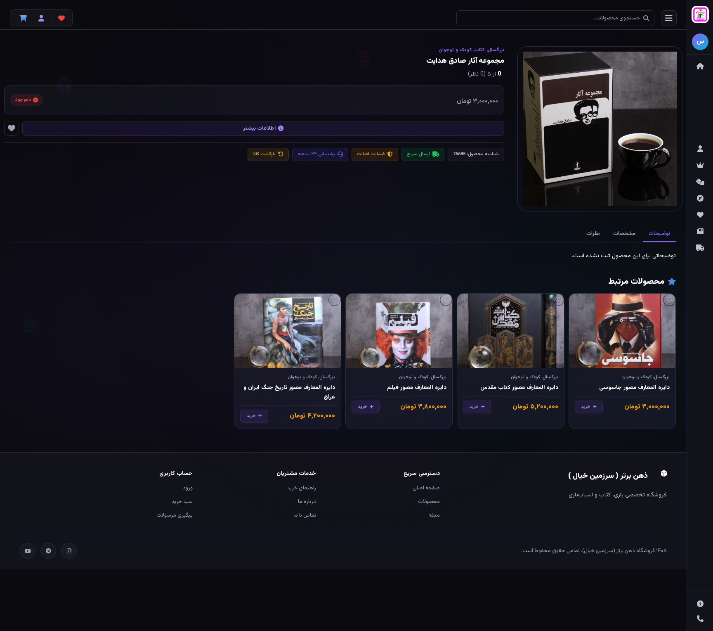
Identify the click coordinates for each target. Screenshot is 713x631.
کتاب (480, 50)
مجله (433, 515)
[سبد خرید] (21, 18)
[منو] (669, 18)
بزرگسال (496, 50)
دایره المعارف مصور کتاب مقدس (519, 387)
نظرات (593, 234)
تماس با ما (304, 515)
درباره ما (307, 502)
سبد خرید (182, 502)
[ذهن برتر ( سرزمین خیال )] (700, 14)
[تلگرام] (48, 551)
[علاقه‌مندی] (669, 300)
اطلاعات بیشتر (259, 128)
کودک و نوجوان (455, 50)
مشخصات (624, 234)
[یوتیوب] (27, 551)
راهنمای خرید (301, 488)
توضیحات (659, 234)
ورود (188, 488)
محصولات (428, 502)
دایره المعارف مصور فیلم (416, 387)
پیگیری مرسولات (174, 515)
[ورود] (41, 18)
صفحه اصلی (426, 488)
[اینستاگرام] (69, 551)
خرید (585, 406)
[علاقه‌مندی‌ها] (61, 18)
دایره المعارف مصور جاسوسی (634, 387)
